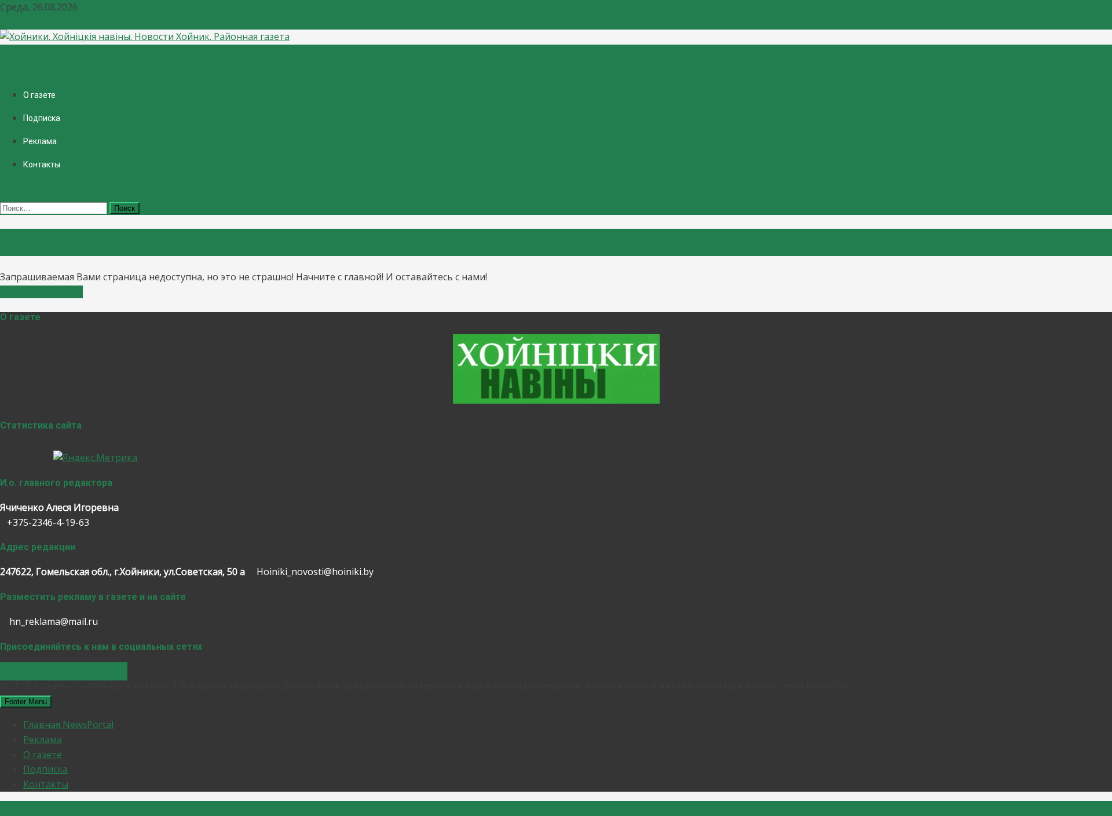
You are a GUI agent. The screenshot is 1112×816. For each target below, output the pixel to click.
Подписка (41, 118)
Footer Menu (26, 701)
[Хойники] (556, 400)
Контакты (41, 164)
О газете (39, 95)
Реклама (40, 141)
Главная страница (41, 292)
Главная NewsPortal (68, 724)
